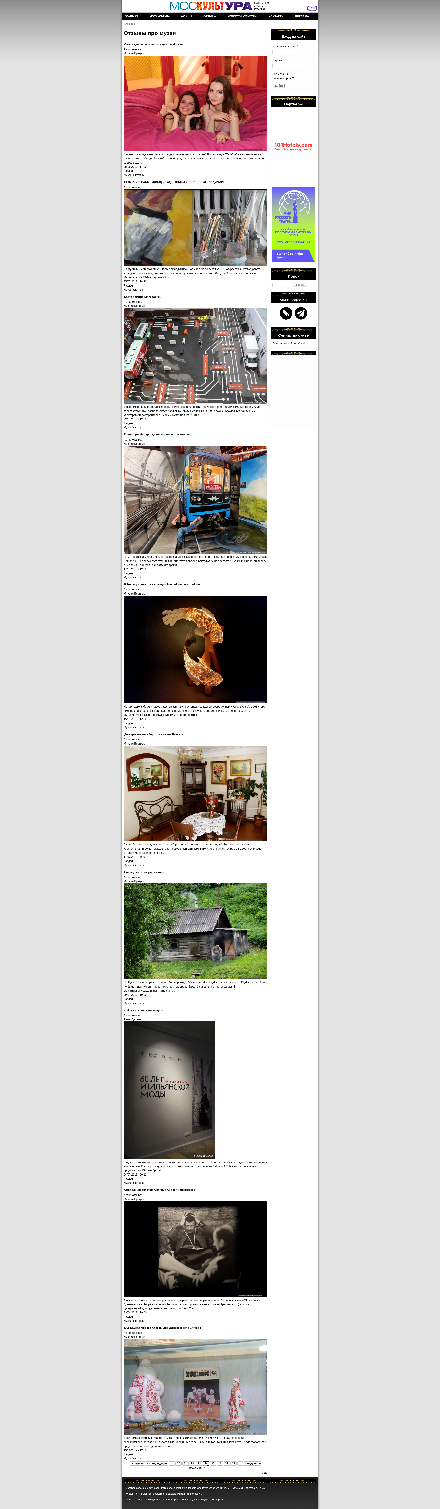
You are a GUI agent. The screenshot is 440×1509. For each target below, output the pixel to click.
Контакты (276, 16)
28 (233, 1463)
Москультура (160, 16)
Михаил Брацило (134, 53)
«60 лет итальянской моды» (143, 1010)
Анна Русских (132, 1019)
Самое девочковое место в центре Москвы (154, 44)
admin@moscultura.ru (157, 1499)
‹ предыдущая (157, 1463)
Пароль (278, 60)
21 (185, 1463)
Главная (131, 16)
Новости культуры (241, 17)
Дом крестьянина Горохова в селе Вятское (153, 734)
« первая (137, 1463)
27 (226, 1463)
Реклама (302, 16)
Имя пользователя (285, 46)
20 (178, 1463)
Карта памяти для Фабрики (142, 297)
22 (192, 1463)
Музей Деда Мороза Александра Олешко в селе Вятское (162, 1328)
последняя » (196, 1467)
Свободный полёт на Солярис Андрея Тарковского (159, 1190)
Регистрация (280, 74)
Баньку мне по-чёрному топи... (145, 872)
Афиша (186, 16)
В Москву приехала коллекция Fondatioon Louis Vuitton (162, 584)
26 (219, 1463)
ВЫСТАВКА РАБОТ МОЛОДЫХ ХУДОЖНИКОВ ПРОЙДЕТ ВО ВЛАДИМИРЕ (174, 182)
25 (212, 1463)
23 (199, 1463)
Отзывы (209, 17)
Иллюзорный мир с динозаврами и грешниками (157, 434)
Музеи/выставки (134, 175)
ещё (264, 1472)
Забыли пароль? (283, 78)
